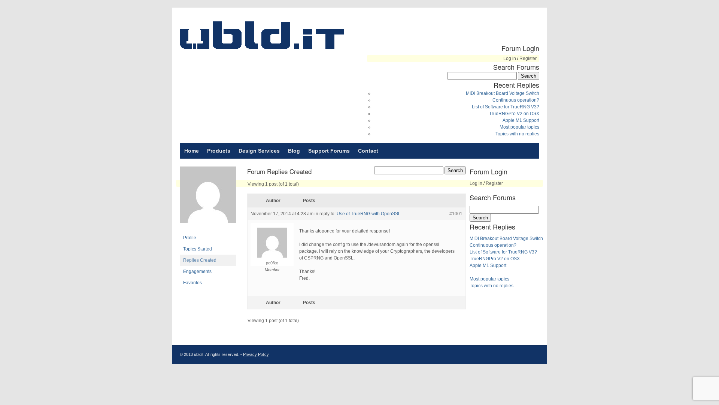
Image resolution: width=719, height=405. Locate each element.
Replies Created (199, 260)
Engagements (197, 271)
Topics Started (197, 249)
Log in (509, 58)
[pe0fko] (208, 228)
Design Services (259, 151)
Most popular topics (519, 127)
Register (528, 58)
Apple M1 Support (521, 120)
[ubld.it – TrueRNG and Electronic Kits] (262, 35)
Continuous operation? (515, 100)
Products (218, 151)
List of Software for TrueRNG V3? (505, 107)
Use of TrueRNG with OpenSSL (369, 213)
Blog (294, 151)
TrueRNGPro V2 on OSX (514, 113)
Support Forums (329, 151)
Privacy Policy (256, 354)
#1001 (455, 213)
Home (191, 151)
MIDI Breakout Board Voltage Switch (502, 93)
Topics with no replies (517, 133)
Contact (368, 151)
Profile (189, 237)
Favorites (192, 282)
